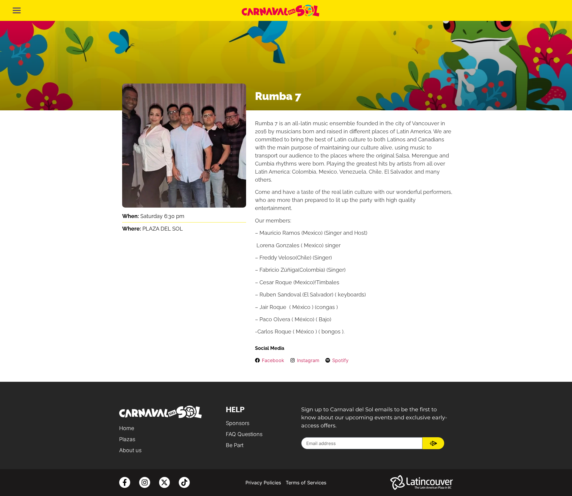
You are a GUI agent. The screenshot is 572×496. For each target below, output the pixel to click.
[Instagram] (144, 482)
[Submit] (433, 443)
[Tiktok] (184, 482)
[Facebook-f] (124, 482)
